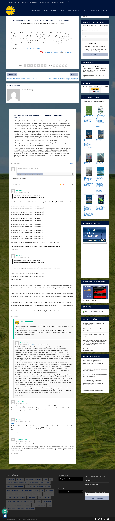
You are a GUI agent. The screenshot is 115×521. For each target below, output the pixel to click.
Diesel (43, 483)
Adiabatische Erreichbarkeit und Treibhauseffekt (95, 369)
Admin (22, 321)
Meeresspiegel (28, 501)
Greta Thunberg (26, 490)
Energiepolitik (18, 486)
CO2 (51, 479)
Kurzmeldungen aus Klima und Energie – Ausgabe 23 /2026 (94, 349)
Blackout (38, 479)
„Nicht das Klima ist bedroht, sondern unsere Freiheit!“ (37, 2)
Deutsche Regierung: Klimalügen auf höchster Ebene (93, 323)
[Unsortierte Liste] (30, 174)
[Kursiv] (20, 174)
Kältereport (11, 501)
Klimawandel (32, 497)
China (45, 479)
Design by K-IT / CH (15, 519)
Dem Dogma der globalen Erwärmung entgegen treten (93, 335)
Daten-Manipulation (21, 483)
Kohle (41, 497)
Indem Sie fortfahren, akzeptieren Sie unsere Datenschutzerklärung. (94, 50)
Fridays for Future (13, 490)
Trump (28, 505)
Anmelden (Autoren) (99, 10)
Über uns (36, 10)
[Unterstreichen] (23, 174)
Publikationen (50, 10)
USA (34, 505)
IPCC (41, 490)
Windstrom (30, 509)
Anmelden (71, 163)
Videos (61, 10)
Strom (9, 505)
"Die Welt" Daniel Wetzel (34, 49)
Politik (38, 501)
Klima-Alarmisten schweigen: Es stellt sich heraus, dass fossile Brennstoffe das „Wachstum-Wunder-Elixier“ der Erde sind (93, 362)
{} (39, 174)
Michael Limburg (34, 23)
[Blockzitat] (32, 174)
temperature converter (89, 300)
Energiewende (30, 486)
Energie (51, 23)
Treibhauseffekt (18, 505)
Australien (29, 479)
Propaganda (47, 501)
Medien (19, 501)
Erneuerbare (41, 486)
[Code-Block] (35, 174)
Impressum (88, 480)
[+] (42, 174)
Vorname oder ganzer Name (90, 31)
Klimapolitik (11, 497)
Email (84, 37)
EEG (48, 483)
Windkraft (20, 509)
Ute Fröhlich (31, 324)
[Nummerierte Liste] (27, 174)
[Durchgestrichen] (25, 174)
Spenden (85, 10)
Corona (9, 483)
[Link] (37, 174)
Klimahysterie (36, 494)
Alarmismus (10, 479)
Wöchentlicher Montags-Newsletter (95, 46)
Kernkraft (20, 494)
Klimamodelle (48, 494)
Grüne (36, 490)
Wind (49, 505)
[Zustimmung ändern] (5, 516)
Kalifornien (49, 490)
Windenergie (11, 509)
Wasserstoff (41, 505)
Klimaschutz (21, 497)
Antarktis (20, 479)
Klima (28, 494)
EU (49, 486)
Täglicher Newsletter (91, 43)
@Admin (13, 424)
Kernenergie (11, 494)
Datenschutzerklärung (91, 484)
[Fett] (18, 174)
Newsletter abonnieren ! (20, 178)
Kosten (47, 497)
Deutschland (34, 483)
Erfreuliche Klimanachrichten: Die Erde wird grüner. (94, 329)
